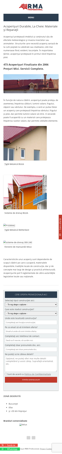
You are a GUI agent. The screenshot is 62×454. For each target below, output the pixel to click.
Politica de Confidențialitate (37, 374)
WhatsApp (11, 449)
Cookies (49, 449)
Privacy (43, 449)
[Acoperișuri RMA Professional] (31, 7)
